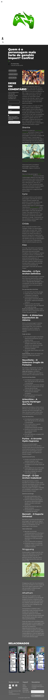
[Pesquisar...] (3, 42)
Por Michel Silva (15, 63)
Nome (10, 105)
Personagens (12, 70)
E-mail (10, 110)
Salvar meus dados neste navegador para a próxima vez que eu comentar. (13, 118)
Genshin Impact (13, 74)
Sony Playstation (15, 649)
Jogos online (12, 77)
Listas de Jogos (31, 650)
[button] (2, 2)
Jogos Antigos (23, 649)
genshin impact (34, 207)
